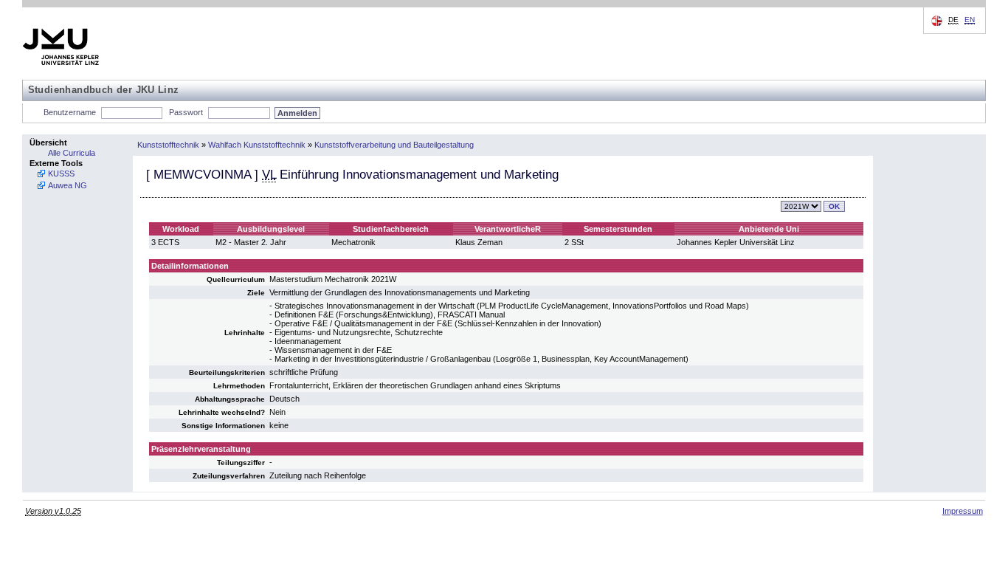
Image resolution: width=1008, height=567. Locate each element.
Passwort (186, 112)
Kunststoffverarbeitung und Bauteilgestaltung (394, 144)
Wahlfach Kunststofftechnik (256, 144)
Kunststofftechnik (168, 144)
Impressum (962, 510)
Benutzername (70, 112)
